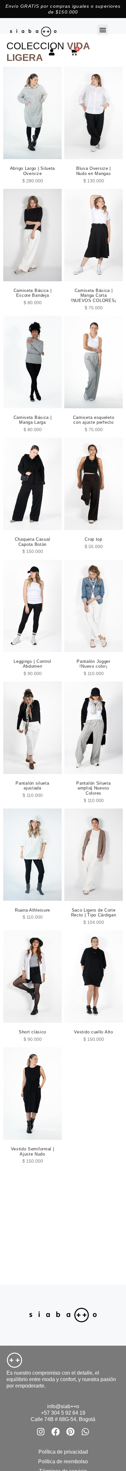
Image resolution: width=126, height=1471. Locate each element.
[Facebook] (55, 1431)
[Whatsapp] (85, 1431)
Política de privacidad (63, 1452)
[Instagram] (41, 1431)
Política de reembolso (63, 1461)
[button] (102, 29)
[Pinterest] (70, 1431)
